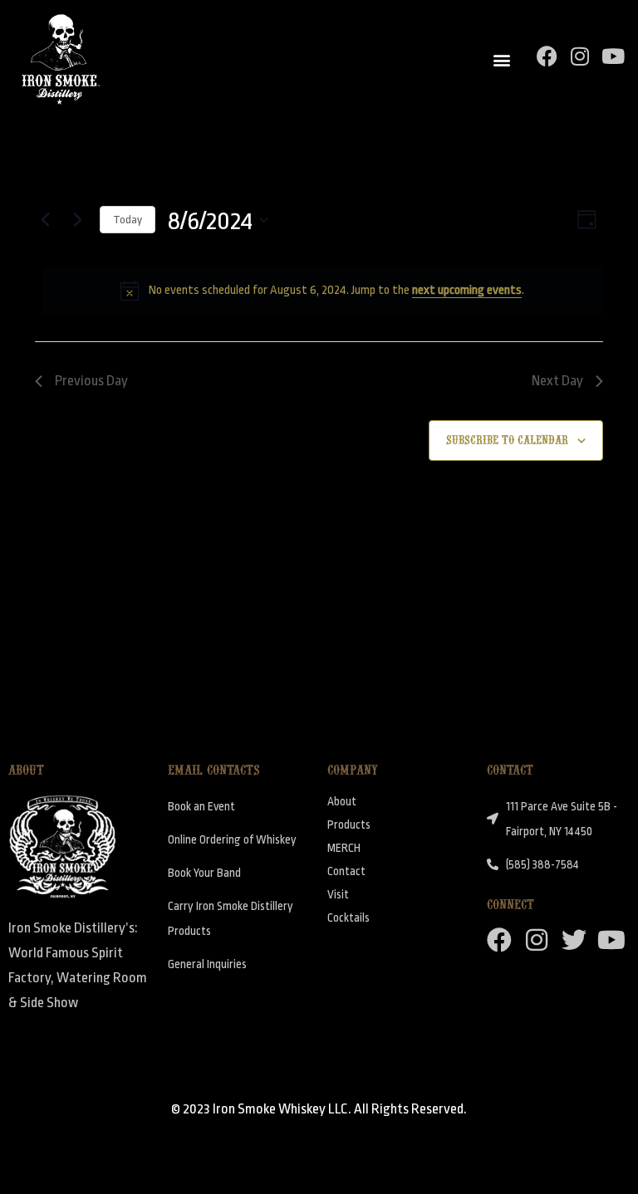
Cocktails (348, 917)
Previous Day (91, 381)
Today (127, 219)
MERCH (344, 847)
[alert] (322, 291)
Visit (338, 894)
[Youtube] (613, 56)
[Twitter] (574, 939)
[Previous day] (45, 220)
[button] (502, 60)
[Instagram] (580, 56)
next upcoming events (467, 290)
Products (349, 824)
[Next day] (77, 220)
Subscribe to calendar (507, 438)
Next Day (557, 381)
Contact (346, 871)
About (341, 801)
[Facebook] (547, 56)
